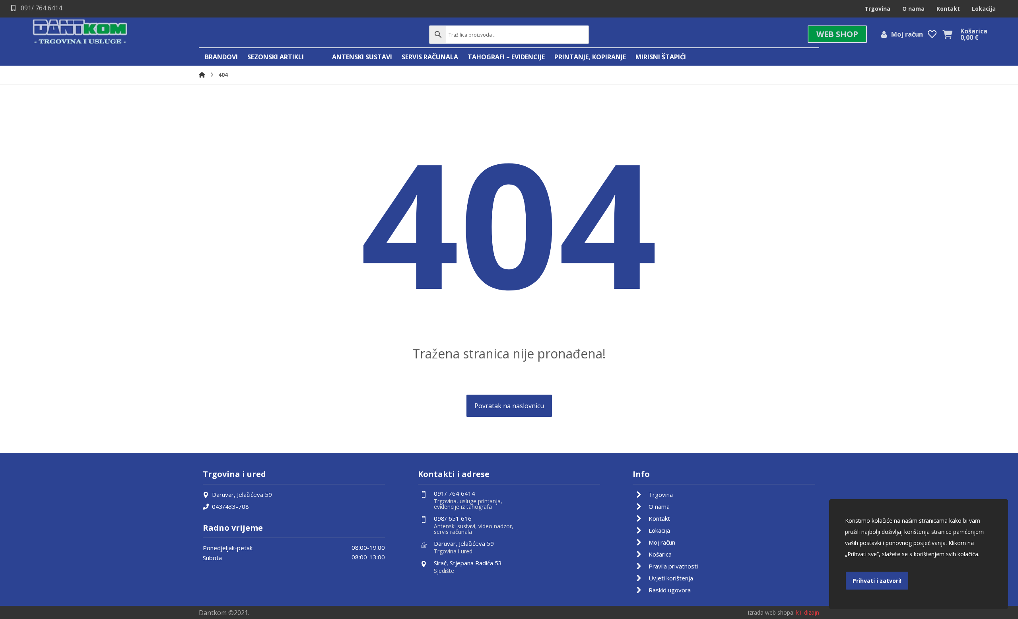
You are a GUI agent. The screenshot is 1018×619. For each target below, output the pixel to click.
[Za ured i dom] (80, 32)
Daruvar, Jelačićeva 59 (242, 494)
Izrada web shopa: (771, 612)
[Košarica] (947, 33)
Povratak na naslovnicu (509, 405)
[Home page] (202, 74)
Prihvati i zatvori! (877, 580)
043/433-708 (230, 506)
